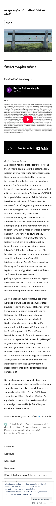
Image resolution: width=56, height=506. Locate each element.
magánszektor (45, 427)
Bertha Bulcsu (16, 427)
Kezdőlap (9, 446)
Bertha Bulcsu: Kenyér (18, 79)
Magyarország (10, 430)
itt (39, 416)
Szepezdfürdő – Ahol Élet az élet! (25, 12)
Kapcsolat (9, 460)
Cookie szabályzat (24, 494)
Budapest (27, 427)
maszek (21, 430)
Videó (28, 424)
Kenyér (35, 427)
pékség (28, 430)
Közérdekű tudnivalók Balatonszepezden (25, 475)
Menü (9, 23)
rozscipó (36, 430)
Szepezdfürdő (40, 424)
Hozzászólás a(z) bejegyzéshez (18, 433)
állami (6, 427)
